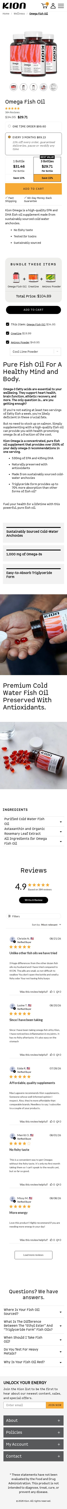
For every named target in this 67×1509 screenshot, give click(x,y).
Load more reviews (33, 1254)
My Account (17, 1444)
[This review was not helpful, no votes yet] (57, 991)
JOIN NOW (54, 1405)
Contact (14, 1456)
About (12, 1420)
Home (6, 13)
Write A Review (33, 899)
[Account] (53, 6)
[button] (33, 55)
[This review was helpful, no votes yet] (51, 1054)
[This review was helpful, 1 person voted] (51, 991)
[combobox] (46, 924)
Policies (14, 1432)
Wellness (19, 13)
